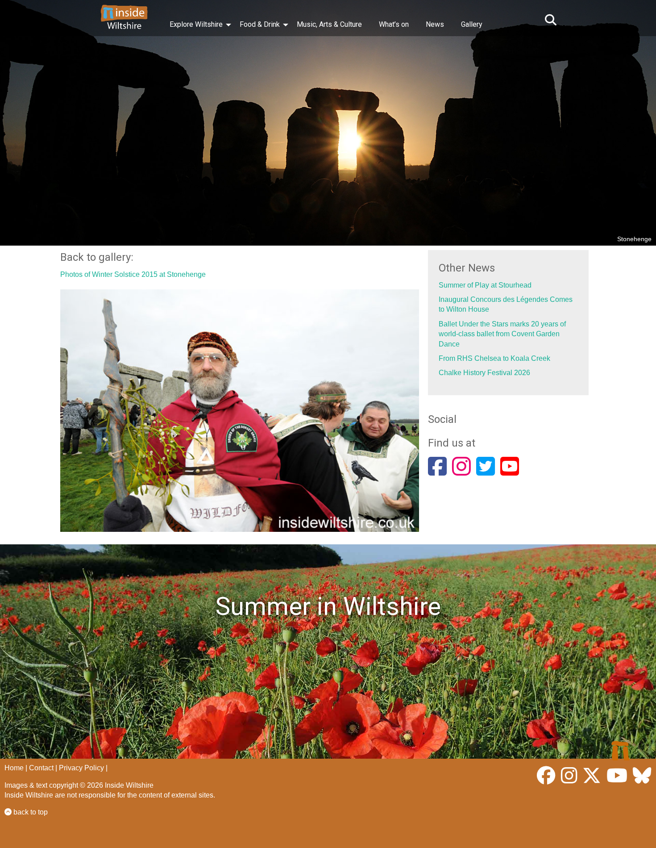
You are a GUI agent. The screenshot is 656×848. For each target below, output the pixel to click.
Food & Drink (260, 24)
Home (14, 768)
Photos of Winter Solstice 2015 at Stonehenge (133, 274)
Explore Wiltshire (196, 24)
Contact (41, 768)
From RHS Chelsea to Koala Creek (494, 358)
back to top (30, 812)
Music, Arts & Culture (329, 24)
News (435, 24)
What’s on (394, 24)
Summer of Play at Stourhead (485, 285)
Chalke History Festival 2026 (484, 372)
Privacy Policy (81, 768)
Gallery (471, 24)
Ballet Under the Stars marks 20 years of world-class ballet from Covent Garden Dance (502, 334)
